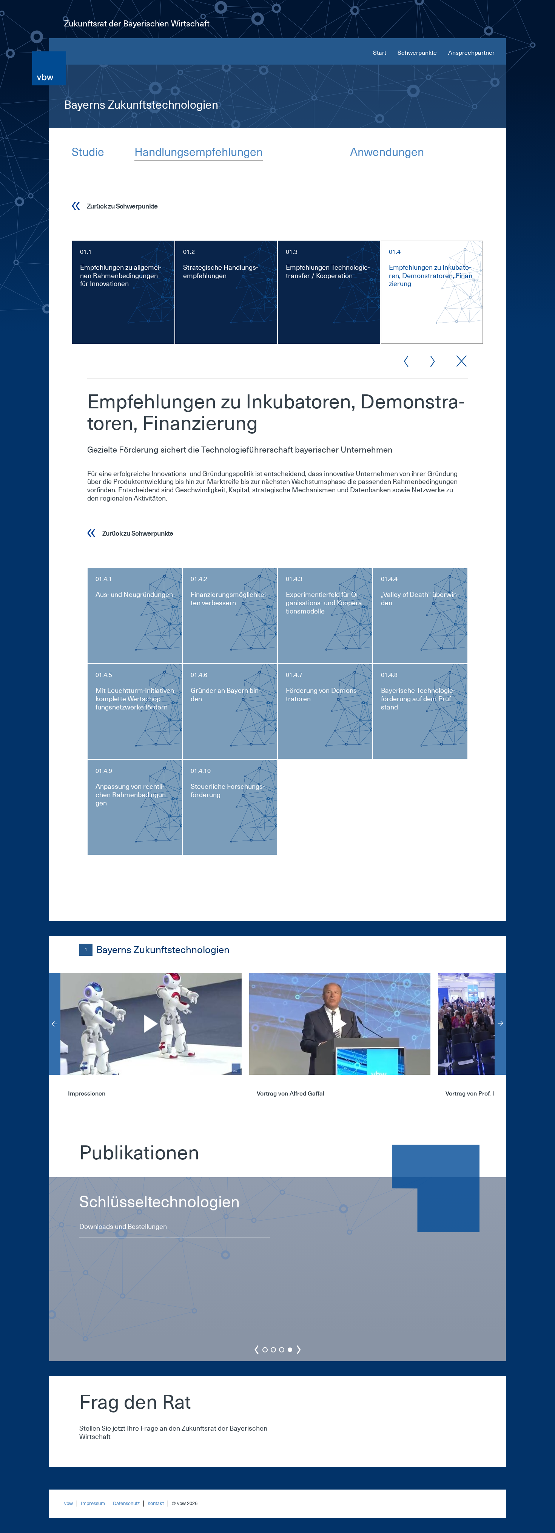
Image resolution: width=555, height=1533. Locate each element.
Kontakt (156, 1503)
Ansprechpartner (471, 53)
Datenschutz (126, 1503)
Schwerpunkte (417, 53)
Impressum (93, 1503)
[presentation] (54, 1024)
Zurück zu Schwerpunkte (122, 206)
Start (379, 53)
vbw (68, 1503)
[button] (265, 1349)
